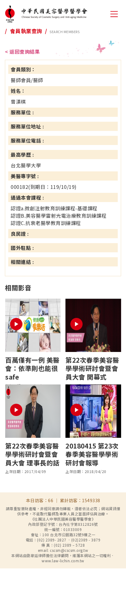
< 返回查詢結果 (22, 51)
